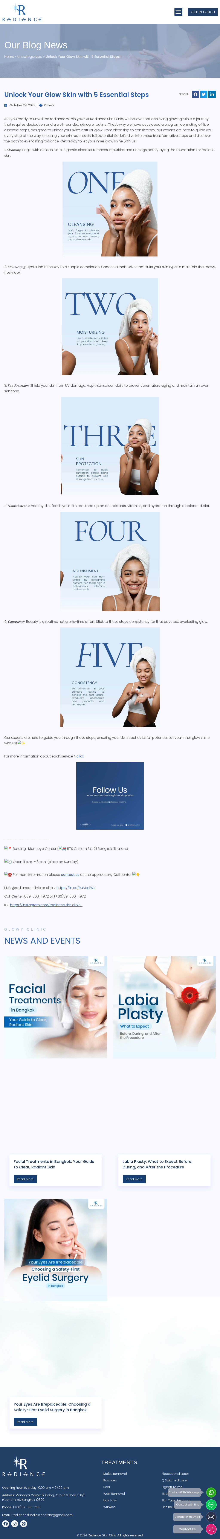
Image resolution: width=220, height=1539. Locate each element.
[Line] (23, 1523)
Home (9, 56)
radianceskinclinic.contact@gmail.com (42, 1515)
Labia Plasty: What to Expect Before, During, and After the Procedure (157, 1164)
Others (49, 105)
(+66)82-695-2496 (27, 1507)
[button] (178, 12)
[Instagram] (14, 1523)
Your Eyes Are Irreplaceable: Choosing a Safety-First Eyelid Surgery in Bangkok (52, 1407)
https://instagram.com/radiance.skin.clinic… (46, 904)
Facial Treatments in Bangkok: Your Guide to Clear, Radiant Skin (54, 1164)
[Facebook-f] (5, 1523)
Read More (25, 1179)
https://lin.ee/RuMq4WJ (76, 887)
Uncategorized (29, 56)
